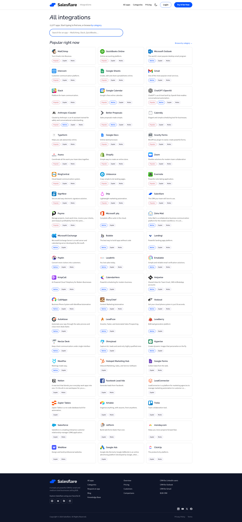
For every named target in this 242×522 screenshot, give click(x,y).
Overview (127, 480)
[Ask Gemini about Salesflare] (58, 501)
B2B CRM (163, 493)
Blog (89, 493)
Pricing (148, 4)
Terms (190, 516)
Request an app (93, 488)
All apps (126, 4)
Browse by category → (183, 43)
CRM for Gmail (165, 488)
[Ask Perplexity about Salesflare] (69, 501)
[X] (187, 509)
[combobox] (86, 32)
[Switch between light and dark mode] (155, 4)
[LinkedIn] (178, 509)
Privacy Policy (180, 516)
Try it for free (183, 4)
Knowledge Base (94, 497)
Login (165, 4)
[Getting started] (183, 509)
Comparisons (129, 493)
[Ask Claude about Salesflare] (64, 501)
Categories (138, 4)
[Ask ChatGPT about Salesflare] (52, 501)
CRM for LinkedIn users (169, 480)
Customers (128, 488)
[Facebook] (191, 509)
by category (96, 25)
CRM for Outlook (166, 484)
